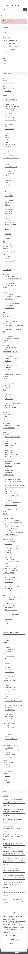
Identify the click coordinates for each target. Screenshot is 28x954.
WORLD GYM (8, 229)
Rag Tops (7, 137)
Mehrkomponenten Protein (12, 698)
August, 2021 (6, 847)
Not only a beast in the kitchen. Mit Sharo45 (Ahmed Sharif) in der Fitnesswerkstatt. (12, 870)
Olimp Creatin (8, 465)
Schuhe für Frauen (10, 104)
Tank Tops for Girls (10, 117)
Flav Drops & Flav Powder (9, 680)
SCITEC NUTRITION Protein (12, 535)
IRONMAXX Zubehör (10, 405)
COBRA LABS (6, 345)
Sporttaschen (8, 771)
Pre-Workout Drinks (10, 676)
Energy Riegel (8, 714)
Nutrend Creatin (9, 445)
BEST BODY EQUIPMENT (11, 166)
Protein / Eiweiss (7, 694)
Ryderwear (7, 238)
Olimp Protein (8, 472)
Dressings (7, 638)
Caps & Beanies (9, 93)
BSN (4, 331)
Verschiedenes (7, 782)
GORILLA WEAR (9, 195)
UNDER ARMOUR (9, 222)
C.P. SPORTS (8, 178)
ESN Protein (8, 367)
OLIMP (4, 459)
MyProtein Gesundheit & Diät (12, 436)
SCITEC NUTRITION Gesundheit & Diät (14, 532)
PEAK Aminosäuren (10, 493)
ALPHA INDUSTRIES (10, 160)
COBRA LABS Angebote (11, 347)
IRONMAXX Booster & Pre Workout (14, 403)
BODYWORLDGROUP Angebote (13, 329)
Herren (5, 122)
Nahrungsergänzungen (9, 83)
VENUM (7, 227)
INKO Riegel (8, 396)
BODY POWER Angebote (11, 321)
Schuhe (7, 140)
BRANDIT (7, 175)
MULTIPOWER (6, 423)
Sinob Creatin (8, 543)
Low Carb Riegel (9, 716)
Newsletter (6, 52)
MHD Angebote (9, 607)
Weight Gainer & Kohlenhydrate (11, 745)
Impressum (5, 935)
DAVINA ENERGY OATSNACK (10, 352)
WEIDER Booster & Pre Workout (13, 579)
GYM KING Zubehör (10, 387)
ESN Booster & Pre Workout (12, 358)
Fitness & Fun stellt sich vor (10, 40)
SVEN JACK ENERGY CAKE (9, 568)
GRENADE (5, 376)
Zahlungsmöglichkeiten (9, 43)
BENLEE (7, 164)
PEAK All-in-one (9, 491)
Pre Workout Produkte (10, 689)
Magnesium (8, 730)
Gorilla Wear (8, 233)
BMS (4, 312)
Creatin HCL (8, 647)
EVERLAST (7, 189)
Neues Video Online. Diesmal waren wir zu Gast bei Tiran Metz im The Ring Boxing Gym (14, 877)
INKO (4, 390)
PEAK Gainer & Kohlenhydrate (12, 502)
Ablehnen (14, 948)
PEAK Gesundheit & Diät (11, 504)
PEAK (4, 489)
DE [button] (8, 5)
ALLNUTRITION (7, 269)
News (4, 32)
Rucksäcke (7, 769)
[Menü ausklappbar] (2, 1)
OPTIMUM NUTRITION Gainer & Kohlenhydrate (13, 482)
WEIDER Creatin (9, 581)
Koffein (7, 660)
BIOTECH (5, 292)
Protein (7, 263)
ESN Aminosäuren (9, 356)
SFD (4, 537)
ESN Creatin (8, 360)
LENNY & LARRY (7, 414)
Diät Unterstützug (9, 656)
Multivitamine (8, 734)
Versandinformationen (9, 49)
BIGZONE (5, 287)
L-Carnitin (7, 663)
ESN (4, 354)
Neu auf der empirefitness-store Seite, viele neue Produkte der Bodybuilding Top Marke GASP (14, 901)
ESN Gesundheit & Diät (11, 365)
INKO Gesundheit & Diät (11, 392)
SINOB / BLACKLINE (8, 539)
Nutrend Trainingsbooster (11, 454)
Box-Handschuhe (7, 246)
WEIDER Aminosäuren (10, 577)
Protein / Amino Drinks (11, 678)
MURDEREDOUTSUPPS (8, 427)
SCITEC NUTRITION (8, 518)
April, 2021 (6, 887)
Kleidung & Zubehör (10, 261)
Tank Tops (7, 153)
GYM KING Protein (9, 385)
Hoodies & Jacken (9, 124)
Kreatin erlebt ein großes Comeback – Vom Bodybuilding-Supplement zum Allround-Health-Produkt (13, 801)
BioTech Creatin (9, 299)
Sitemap (5, 60)
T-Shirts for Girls (9, 115)
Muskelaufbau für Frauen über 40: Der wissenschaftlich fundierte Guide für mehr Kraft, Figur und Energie (13, 811)
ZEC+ (4, 595)
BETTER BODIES (9, 169)
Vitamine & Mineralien (9, 723)
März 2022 (5, 839)
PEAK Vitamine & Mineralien (12, 509)
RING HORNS (8, 218)
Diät (4, 654)
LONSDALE (7, 204)
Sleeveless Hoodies (10, 144)
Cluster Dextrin (9, 747)
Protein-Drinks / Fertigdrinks (12, 703)
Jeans (6, 126)
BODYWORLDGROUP (8, 323)
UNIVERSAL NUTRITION (11, 225)
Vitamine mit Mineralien (11, 738)
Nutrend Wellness (9, 457)
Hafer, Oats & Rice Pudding (12, 750)
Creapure (7, 645)
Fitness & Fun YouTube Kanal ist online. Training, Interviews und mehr (13, 883)
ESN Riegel (7, 369)
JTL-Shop (17, 952)
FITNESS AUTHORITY (8, 372)
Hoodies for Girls (9, 102)
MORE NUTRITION (7, 421)
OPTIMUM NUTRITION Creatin (12, 479)
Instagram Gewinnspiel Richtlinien (12, 46)
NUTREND (5, 441)
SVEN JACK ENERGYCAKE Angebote (14, 570)
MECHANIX (7, 207)
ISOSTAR (5, 410)
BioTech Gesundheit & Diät (12, 301)
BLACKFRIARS (6, 310)
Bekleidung (6, 80)
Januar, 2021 (6, 895)
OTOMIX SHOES (9, 213)
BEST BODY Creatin (10, 276)
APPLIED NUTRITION (8, 272)
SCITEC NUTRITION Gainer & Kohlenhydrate (12, 529)
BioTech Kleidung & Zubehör (12, 303)
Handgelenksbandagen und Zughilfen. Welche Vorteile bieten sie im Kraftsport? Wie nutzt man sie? (13, 853)
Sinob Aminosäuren (10, 541)
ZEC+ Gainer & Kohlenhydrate (12, 597)
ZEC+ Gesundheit (9, 599)
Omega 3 (7, 665)
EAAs (6, 627)
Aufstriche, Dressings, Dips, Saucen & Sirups (12, 632)
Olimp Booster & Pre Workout (12, 463)
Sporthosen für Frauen (11, 111)
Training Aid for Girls (10, 120)
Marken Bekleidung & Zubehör (11, 157)
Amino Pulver (8, 618)
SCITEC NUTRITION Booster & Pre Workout (13, 523)
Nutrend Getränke (9, 450)
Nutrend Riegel (9, 452)
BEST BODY (6, 274)
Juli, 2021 (5, 864)
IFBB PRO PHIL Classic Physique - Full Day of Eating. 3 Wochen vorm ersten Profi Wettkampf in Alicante (13, 860)
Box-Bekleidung (7, 244)
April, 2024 (6, 831)
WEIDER (5, 575)
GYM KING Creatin (9, 383)
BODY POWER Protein (10, 319)
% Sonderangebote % (8, 88)
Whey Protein (8, 707)
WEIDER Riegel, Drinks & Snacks (13, 593)
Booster (7, 685)
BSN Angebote (8, 336)
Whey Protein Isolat (10, 709)
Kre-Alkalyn (8, 651)
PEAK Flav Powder (9, 500)
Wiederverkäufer (7, 38)
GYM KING (5, 378)
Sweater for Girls (9, 113)
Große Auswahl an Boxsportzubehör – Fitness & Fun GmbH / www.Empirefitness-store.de (14, 821)
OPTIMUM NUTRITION (8, 474)
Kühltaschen (8, 767)
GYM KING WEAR (9, 198)
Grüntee (7, 658)
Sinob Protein (8, 550)
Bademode (7, 97)
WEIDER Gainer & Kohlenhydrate (13, 584)
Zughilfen (7, 780)
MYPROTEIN (6, 434)
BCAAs (6, 623)
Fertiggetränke (6, 667)
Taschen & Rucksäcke (8, 762)
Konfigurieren (14, 943)
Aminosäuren (8, 256)
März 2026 (5, 795)
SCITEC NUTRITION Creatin (12, 526)
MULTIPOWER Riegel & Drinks (12, 425)
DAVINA (5, 349)
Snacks (6, 721)
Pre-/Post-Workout (7, 683)
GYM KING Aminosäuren (11, 381)
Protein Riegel (8, 718)
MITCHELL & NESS (9, 209)
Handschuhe (6, 760)
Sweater (7, 149)
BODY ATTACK (6, 314)
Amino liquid (8, 616)
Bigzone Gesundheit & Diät (12, 290)
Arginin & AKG (8, 621)
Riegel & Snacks (7, 712)
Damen (5, 95)
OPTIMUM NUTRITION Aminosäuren (14, 477)
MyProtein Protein (9, 439)
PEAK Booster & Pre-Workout (12, 496)
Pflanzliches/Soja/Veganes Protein (13, 700)
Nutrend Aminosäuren (11, 443)
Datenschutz (13, 935)
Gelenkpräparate (9, 727)
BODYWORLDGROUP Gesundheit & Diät (14, 326)
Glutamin (7, 630)
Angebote (7, 267)
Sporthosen (8, 146)
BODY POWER (6, 316)
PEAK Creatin (8, 498)
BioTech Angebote (9, 307)
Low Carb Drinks (9, 674)
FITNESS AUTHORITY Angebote (13, 374)
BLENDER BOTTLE (9, 173)
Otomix (7, 236)
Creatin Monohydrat (10, 649)
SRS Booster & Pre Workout (12, 561)
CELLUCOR (5, 340)
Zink (6, 743)
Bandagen (7, 775)
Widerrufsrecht (7, 66)
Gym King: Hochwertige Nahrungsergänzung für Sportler (11, 827)
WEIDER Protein (9, 588)
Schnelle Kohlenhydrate (11, 692)
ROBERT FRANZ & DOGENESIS (10, 516)
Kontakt (5, 35)
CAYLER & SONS (9, 180)
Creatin (7, 258)
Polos (6, 135)
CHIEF (4, 343)
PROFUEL (5, 511)
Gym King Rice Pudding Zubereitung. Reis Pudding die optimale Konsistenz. (14, 835)
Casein (6, 696)
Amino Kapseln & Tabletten (12, 614)
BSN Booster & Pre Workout (12, 338)
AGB (4, 57)
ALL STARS (5, 254)
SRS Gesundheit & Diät (11, 566)
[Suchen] (25, 9)
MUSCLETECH (6, 430)
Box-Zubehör (6, 248)
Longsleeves (8, 131)
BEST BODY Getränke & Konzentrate (14, 281)
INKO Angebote (9, 398)
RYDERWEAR (8, 220)
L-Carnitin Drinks (9, 671)
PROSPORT (6, 513)
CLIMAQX (7, 182)
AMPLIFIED (7, 162)
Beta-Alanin (8, 625)
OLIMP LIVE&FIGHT (9, 211)
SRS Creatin (8, 564)
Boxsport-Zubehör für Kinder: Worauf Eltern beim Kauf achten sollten (12, 844)
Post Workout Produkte (11, 687)
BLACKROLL (8, 171)
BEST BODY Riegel (9, 283)
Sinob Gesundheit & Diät (11, 548)
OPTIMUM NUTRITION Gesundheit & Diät (14, 486)
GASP (6, 191)
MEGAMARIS (6, 419)
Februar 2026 (6, 805)
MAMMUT (5, 416)
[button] (12, 5)
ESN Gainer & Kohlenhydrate (12, 363)
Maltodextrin (8, 752)
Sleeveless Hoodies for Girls (12, 106)
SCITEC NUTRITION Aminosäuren (13, 520)
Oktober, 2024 (6, 815)
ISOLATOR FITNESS (10, 200)
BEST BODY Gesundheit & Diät (13, 278)
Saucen (7, 640)
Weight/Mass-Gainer (10, 754)
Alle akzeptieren (14, 939)
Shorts (6, 142)
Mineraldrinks (8, 732)
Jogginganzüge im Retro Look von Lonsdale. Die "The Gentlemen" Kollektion (14, 891)
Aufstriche (7, 636)
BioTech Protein (9, 305)
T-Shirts (7, 151)
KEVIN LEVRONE (7, 412)
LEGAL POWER (8, 202)
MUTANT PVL (6, 432)
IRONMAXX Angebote (10, 407)
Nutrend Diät (8, 448)
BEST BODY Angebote (10, 285)
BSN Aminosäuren (9, 334)
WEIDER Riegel (8, 590)
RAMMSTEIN (8, 216)
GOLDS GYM (8, 193)
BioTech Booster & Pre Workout (13, 296)
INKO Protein (8, 394)
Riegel (6, 265)
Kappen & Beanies (9, 128)
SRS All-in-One (8, 557)
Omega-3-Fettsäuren (10, 736)
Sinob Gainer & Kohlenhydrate (13, 546)
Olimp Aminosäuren (10, 461)
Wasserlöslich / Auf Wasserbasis (13, 705)
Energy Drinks (8, 669)
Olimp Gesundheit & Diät (11, 470)
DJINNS (7, 187)
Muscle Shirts (8, 133)
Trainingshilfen (9, 155)
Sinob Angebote (9, 552)
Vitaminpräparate (9, 741)
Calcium (7, 725)
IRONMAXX (6, 401)
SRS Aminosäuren (9, 559)
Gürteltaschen (8, 764)
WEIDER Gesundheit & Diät (12, 586)
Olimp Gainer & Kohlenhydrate (13, 468)
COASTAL (7, 184)
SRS (4, 555)
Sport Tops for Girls (10, 108)
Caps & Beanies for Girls (11, 99)
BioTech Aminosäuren (10, 294)
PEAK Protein (8, 507)
